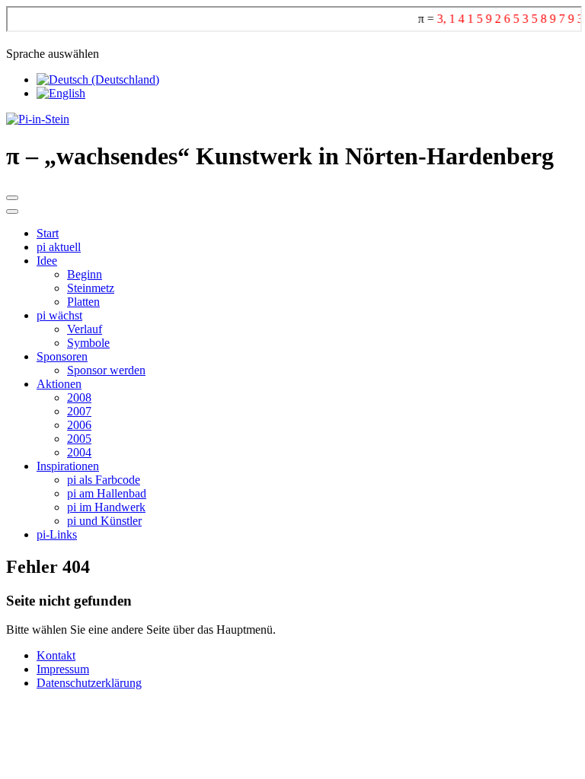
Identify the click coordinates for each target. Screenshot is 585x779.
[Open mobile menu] (12, 198)
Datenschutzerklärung (89, 682)
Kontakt (56, 655)
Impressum (63, 669)
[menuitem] (48, 233)
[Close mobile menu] (12, 211)
